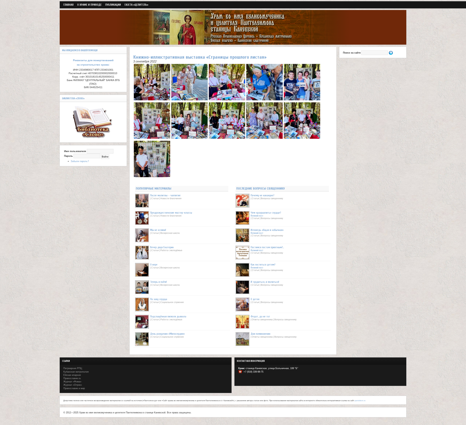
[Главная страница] (233, 43)
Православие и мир (74, 388)
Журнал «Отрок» (72, 384)
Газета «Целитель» (136, 4)
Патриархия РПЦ (72, 368)
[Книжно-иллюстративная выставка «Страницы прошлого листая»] (152, 99)
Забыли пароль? (80, 161)
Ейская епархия (72, 375)
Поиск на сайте (352, 52)
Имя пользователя (75, 151)
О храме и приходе (89, 4)
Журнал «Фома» (72, 381)
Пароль (68, 156)
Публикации (113, 4)
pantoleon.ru (360, 401)
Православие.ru (72, 378)
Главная (68, 4)
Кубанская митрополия (76, 371)
